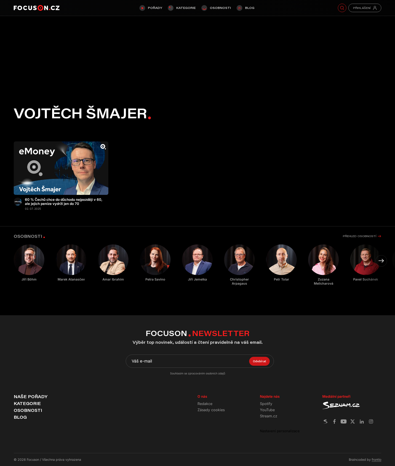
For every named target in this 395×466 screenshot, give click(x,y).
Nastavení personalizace (280, 431)
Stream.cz (268, 416)
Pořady (155, 8)
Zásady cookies (211, 410)
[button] (381, 261)
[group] (71, 262)
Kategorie (186, 8)
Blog (249, 8)
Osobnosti (220, 8)
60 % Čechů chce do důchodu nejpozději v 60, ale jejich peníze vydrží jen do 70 (63, 202)
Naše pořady (30, 396)
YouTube (267, 410)
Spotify (266, 403)
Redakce (205, 403)
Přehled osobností (359, 236)
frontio (376, 459)
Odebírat (259, 361)
